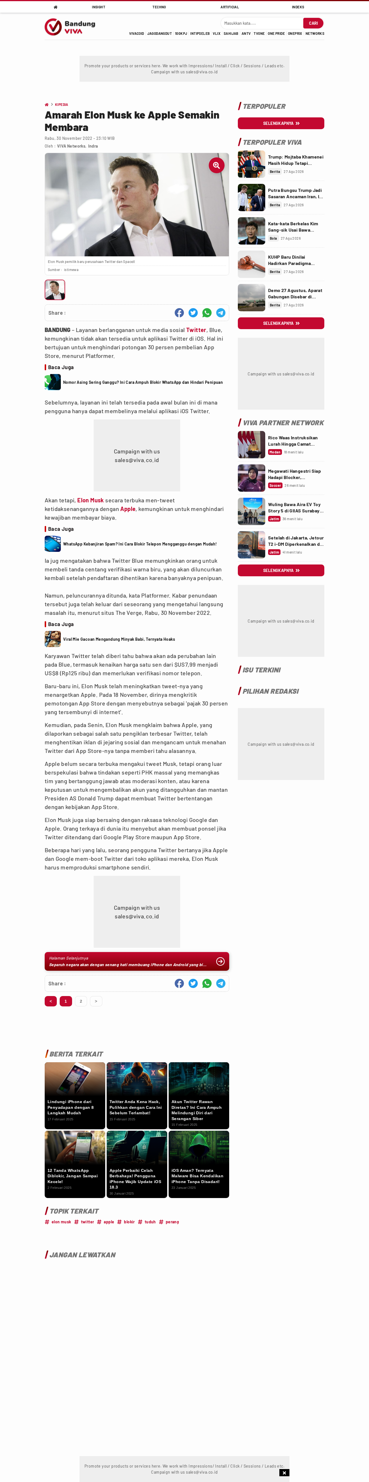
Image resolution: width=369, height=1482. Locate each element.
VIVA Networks (71, 146)
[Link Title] (251, 164)
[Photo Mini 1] (55, 290)
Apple (127, 508)
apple (109, 1221)
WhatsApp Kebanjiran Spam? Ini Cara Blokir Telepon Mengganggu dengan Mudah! (140, 543)
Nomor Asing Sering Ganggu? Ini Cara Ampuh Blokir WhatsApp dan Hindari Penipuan (143, 382)
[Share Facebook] (179, 313)
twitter (87, 1221)
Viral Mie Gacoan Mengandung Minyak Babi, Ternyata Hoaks (119, 639)
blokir (129, 1221)
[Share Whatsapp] (207, 313)
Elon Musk (90, 500)
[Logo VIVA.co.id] (73, 26)
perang (172, 1221)
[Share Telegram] (221, 313)
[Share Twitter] (193, 313)
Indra (93, 146)
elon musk (61, 1221)
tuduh (150, 1221)
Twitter (196, 329)
